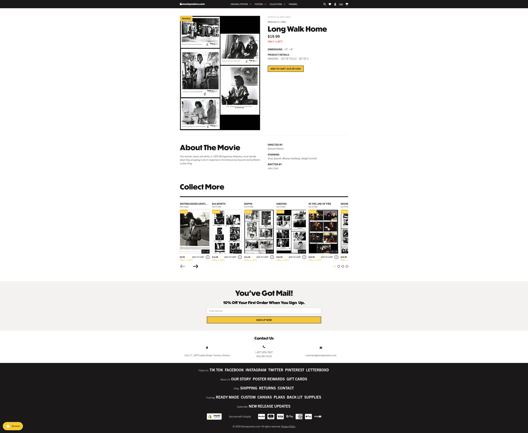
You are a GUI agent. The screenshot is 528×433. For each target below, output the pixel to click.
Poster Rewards (269, 379)
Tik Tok (216, 370)
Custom (248, 397)
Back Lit (294, 397)
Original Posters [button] (239, 4)
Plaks (279, 397)
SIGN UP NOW (264, 319)
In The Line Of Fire (320, 203)
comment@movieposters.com (321, 355)
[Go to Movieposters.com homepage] (192, 3)
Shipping (248, 388)
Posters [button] (259, 4)
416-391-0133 (264, 356)
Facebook (234, 370)
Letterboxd (317, 370)
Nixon (344, 203)
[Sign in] (335, 4)
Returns (267, 388)
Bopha (248, 203)
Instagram (256, 370)
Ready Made (227, 397)
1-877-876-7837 (264, 352)
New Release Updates (269, 406)
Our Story (241, 379)
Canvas (264, 397)
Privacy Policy (288, 426)
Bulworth (219, 203)
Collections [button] (276, 4)
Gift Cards (297, 379)
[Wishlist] (329, 4)
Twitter (275, 370)
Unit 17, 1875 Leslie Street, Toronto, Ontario (207, 355)
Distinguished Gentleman (196, 203)
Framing (293, 4)
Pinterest (294, 370)
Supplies (312, 397)
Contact (286, 388)
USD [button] (341, 4)
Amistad (281, 203)
